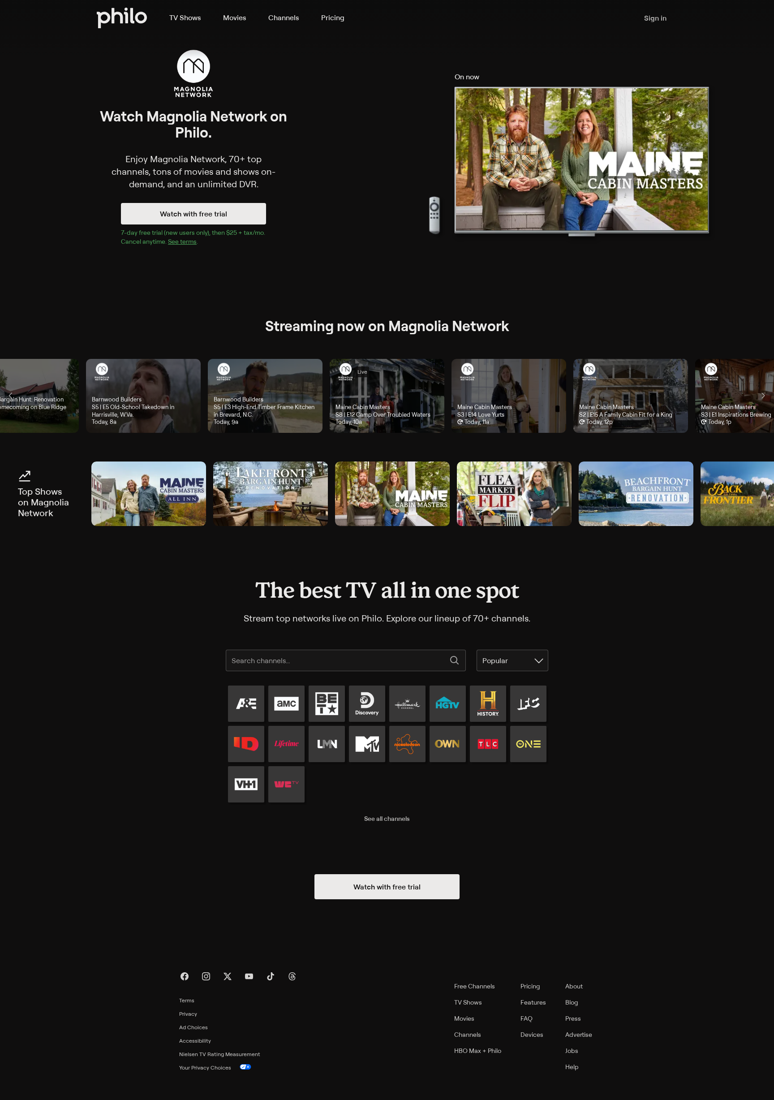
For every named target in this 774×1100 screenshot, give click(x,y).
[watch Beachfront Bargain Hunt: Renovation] (636, 494)
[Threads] (292, 976)
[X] (227, 976)
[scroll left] (11, 395)
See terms (182, 241)
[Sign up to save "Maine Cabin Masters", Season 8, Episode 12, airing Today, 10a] (387, 396)
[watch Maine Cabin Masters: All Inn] (148, 494)
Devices (531, 1034)
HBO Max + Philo (477, 1050)
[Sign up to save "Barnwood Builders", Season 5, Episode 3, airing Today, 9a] (265, 396)
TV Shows (185, 17)
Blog (571, 1002)
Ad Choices (193, 1027)
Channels (283, 17)
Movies (234, 17)
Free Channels (474, 986)
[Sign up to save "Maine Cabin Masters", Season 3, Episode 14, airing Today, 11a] (509, 396)
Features (533, 1002)
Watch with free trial (193, 213)
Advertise (578, 1034)
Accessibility (195, 1040)
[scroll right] (763, 395)
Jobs (571, 1050)
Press (573, 1018)
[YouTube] (249, 976)
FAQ (526, 1018)
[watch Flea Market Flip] (514, 494)
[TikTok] (270, 976)
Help (572, 1066)
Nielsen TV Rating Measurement (219, 1054)
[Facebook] (184, 976)
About (574, 986)
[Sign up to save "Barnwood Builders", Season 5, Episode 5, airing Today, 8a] (143, 396)
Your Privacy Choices (205, 1067)
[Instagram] (206, 976)
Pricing (332, 17)
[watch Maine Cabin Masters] (392, 494)
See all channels (387, 818)
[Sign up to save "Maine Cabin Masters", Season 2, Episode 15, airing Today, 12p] (630, 396)
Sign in (655, 17)
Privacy (188, 1013)
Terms (186, 1000)
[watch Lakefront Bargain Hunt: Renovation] (270, 494)
